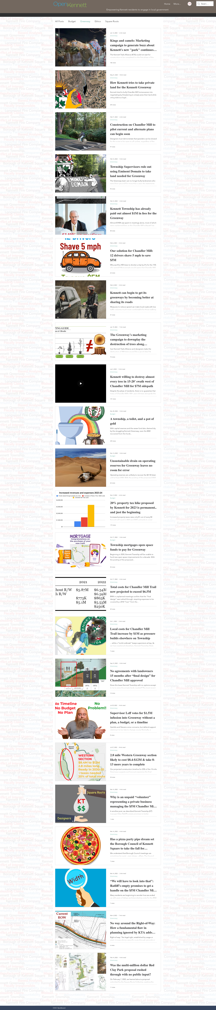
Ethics (98, 21)
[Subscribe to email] (190, 3)
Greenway (85, 21)
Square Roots (112, 21)
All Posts (59, 21)
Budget (72, 21)
